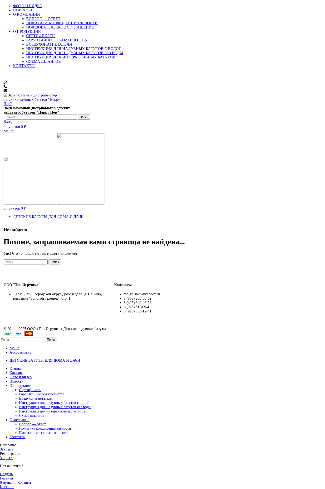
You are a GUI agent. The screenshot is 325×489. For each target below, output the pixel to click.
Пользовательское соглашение (43, 433)
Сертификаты (30, 390)
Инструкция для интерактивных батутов (70, 57)
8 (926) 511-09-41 (21, 82)
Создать (6, 474)
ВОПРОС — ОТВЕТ (43, 19)
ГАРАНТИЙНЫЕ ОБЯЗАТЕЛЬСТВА (56, 40)
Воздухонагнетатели (35, 398)
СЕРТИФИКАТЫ (40, 36)
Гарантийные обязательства (41, 394)
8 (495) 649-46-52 (21, 78)
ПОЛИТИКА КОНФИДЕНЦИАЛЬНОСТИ (62, 23)
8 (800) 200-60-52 (22, 74)
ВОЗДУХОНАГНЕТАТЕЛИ (49, 44)
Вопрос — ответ (32, 424)
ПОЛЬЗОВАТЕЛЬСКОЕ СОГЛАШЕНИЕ (60, 27)
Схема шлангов (43, 61)
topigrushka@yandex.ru (27, 91)
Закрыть (6, 449)
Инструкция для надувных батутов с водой (74, 49)
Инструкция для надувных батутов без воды (74, 53)
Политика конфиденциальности (45, 428)
